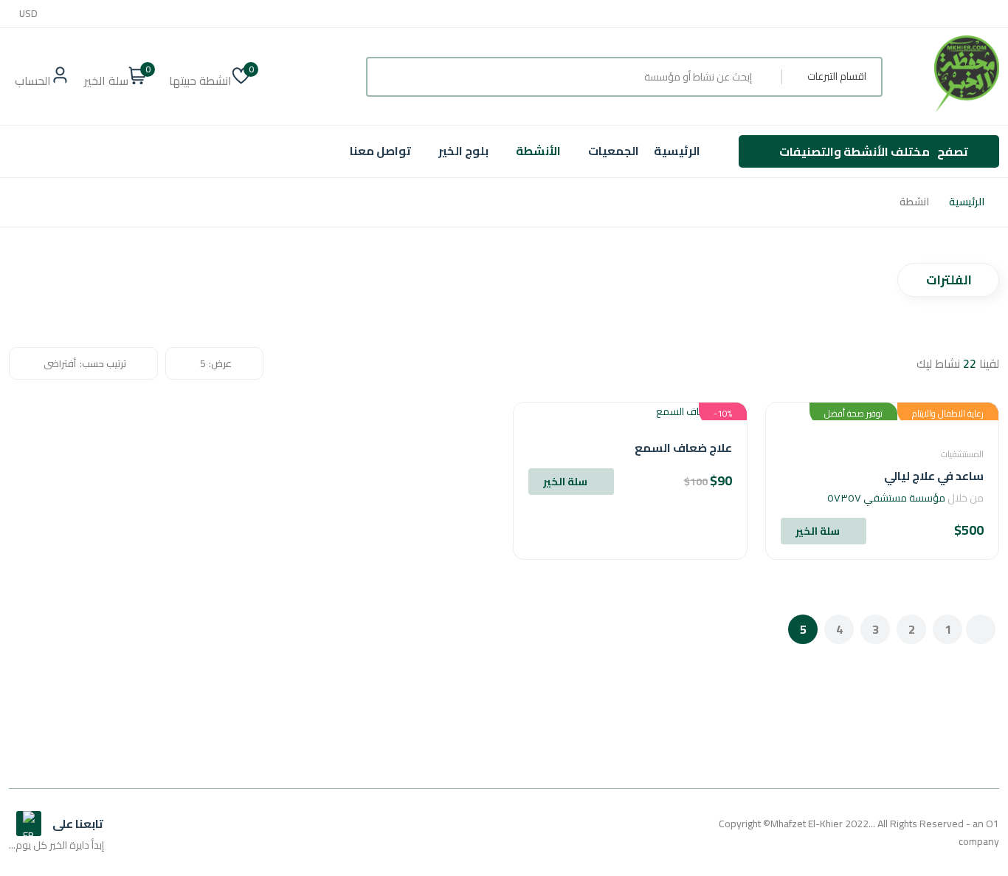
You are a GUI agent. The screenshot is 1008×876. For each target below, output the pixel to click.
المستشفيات (962, 453)
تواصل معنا (380, 150)
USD (28, 13)
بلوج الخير (463, 150)
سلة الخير (817, 531)
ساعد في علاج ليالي (934, 476)
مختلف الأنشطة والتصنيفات (873, 151)
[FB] (28, 823)
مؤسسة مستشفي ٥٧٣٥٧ (886, 497)
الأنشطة (538, 150)
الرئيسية (677, 150)
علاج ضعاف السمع (683, 448)
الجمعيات (613, 150)
